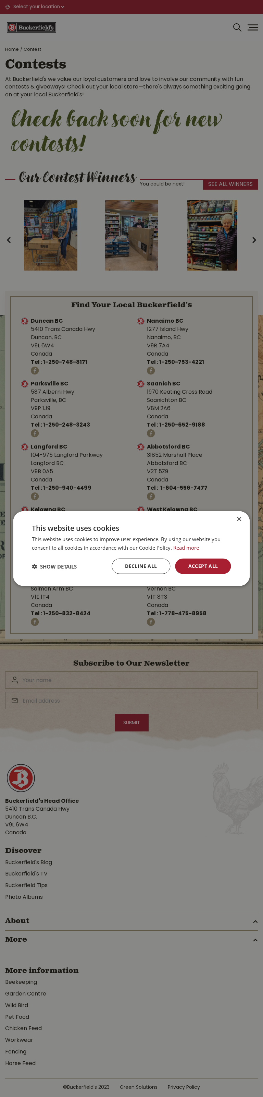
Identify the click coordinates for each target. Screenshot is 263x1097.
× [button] (238, 519)
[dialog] (131, 548)
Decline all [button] (141, 566)
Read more (186, 547)
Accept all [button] (203, 566)
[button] (54, 566)
